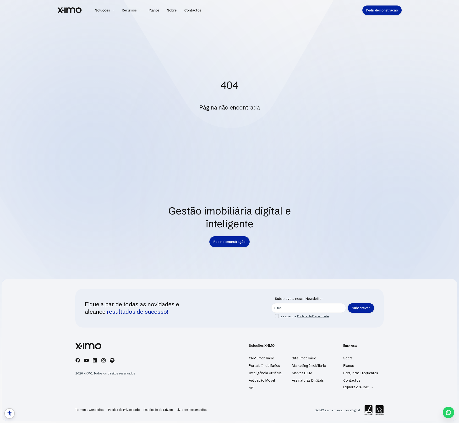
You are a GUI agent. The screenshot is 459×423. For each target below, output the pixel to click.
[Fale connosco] (448, 412)
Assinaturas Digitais (308, 380)
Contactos (192, 10)
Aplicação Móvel (262, 380)
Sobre (172, 10)
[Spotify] (112, 361)
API (252, 388)
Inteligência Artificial (265, 373)
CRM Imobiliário (261, 358)
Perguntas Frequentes (360, 373)
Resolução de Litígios (158, 410)
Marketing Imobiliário (309, 365)
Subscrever (361, 308)
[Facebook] (77, 361)
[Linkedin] (95, 361)
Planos (154, 10)
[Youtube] (86, 361)
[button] (9, 413)
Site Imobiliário (304, 358)
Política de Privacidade (313, 316)
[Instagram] (103, 361)
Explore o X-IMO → (358, 387)
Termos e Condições (89, 410)
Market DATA (302, 373)
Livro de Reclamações (192, 410)
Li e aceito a (288, 316)
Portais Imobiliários (264, 365)
